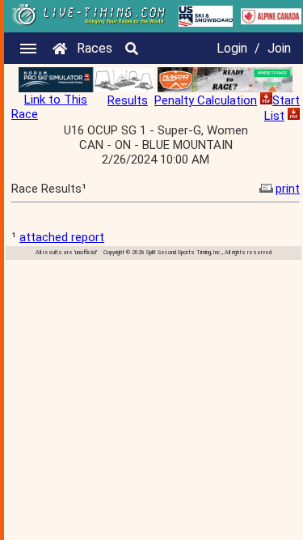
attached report (61, 237)
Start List (282, 108)
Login (232, 48)
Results (127, 100)
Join (279, 48)
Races (94, 48)
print (288, 188)
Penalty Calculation (205, 100)
